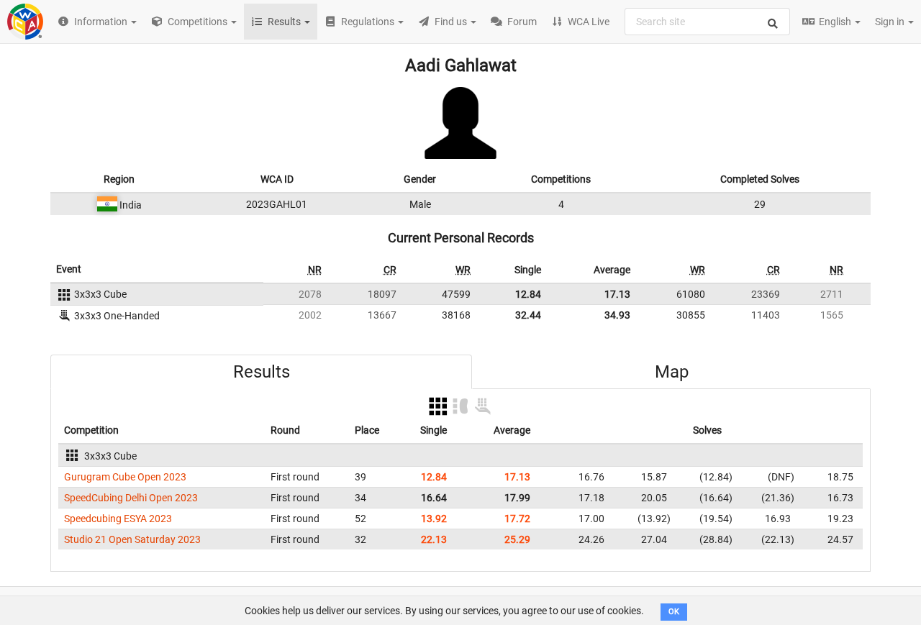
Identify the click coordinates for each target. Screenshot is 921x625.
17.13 (617, 294)
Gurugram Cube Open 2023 (125, 477)
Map (672, 372)
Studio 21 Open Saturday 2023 (132, 539)
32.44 (528, 315)
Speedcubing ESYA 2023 (118, 518)
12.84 (528, 294)
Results (261, 372)
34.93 (617, 315)
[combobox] (707, 21)
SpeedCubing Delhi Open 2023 (131, 497)
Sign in (891, 21)
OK (673, 611)
